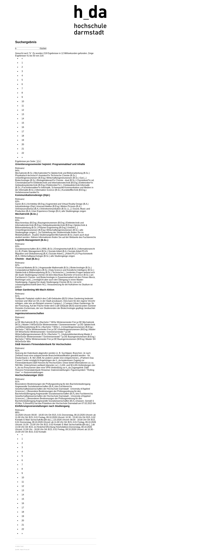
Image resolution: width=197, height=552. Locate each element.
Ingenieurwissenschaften (29, 313)
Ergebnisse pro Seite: (25, 161)
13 (23, 114)
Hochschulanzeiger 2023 (29, 375)
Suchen (43, 48)
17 (23, 131)
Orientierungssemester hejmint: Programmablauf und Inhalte (50, 164)
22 (23, 153)
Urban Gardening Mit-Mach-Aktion (34, 289)
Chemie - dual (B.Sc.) (27, 258)
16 (23, 127)
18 (23, 136)
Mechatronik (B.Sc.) (26, 213)
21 (23, 149)
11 (23, 106)
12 (23, 110)
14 (23, 118)
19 (23, 140)
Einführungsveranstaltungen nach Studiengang (42, 406)
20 (23, 144)
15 (23, 123)
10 (23, 101)
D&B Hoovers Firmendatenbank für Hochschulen (43, 344)
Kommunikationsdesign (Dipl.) (32, 195)
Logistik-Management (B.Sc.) (31, 240)
